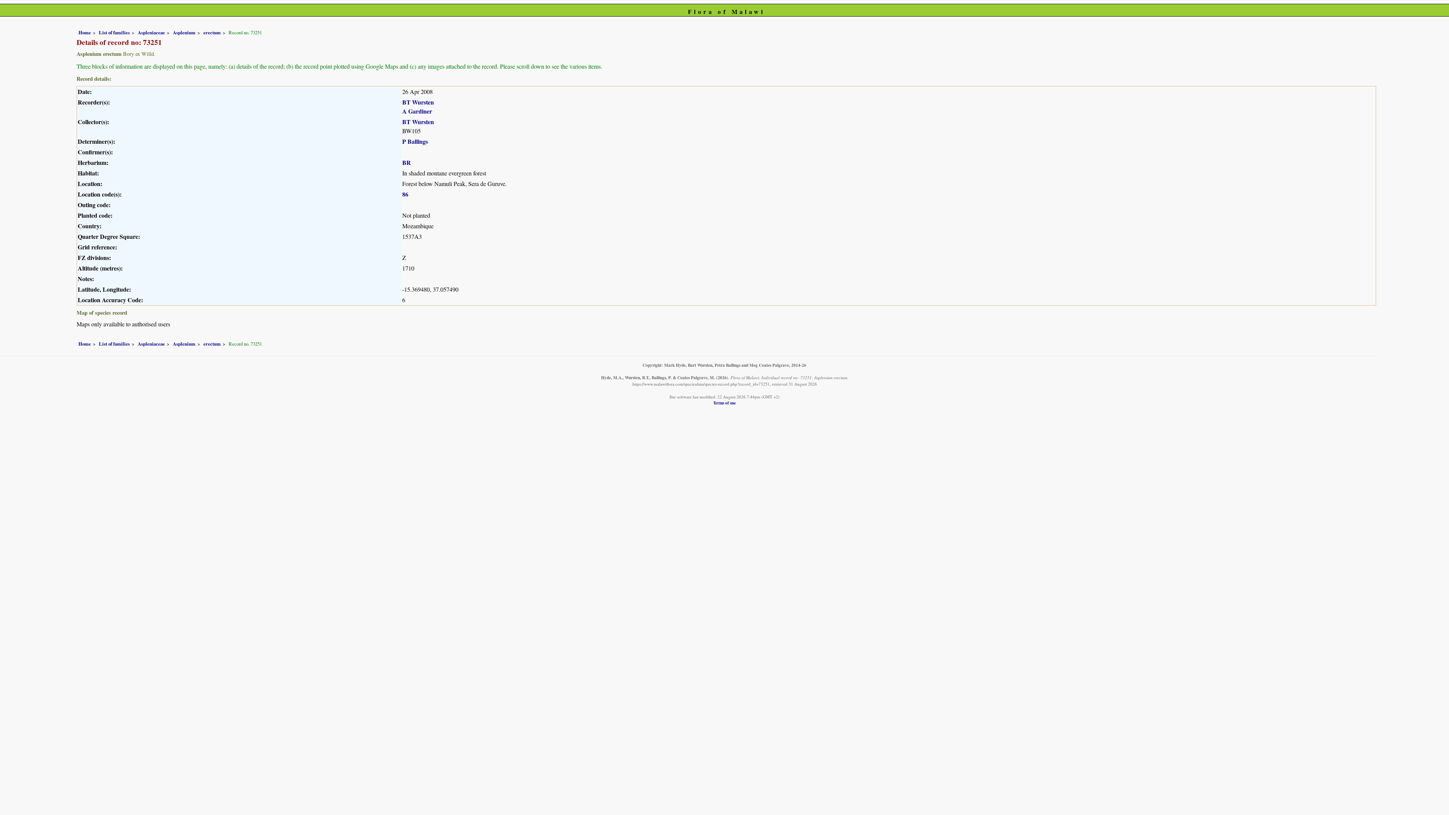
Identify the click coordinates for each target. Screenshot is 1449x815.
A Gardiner (417, 111)
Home (84, 32)
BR (406, 162)
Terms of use (724, 403)
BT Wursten (418, 102)
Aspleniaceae (151, 32)
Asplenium (184, 32)
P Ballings (415, 141)
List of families (114, 32)
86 (405, 194)
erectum (212, 32)
